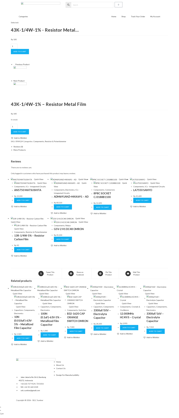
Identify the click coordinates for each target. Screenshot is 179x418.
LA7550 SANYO (142, 190)
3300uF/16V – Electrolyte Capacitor (155, 317)
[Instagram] (94, 400)
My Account (155, 16)
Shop (123, 16)
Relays (68, 225)
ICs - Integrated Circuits (36, 186)
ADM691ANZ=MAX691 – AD (71, 196)
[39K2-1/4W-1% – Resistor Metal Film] (20, 72)
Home (113, 16)
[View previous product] (14, 64)
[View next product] (25, 81)
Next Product (19, 81)
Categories (23, 16)
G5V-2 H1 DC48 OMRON (69, 229)
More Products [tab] (19, 150)
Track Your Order (138, 16)
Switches (82, 310)
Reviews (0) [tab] (18, 146)
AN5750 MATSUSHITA (27, 190)
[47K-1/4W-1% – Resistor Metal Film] (20, 89)
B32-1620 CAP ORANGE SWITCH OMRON (77, 317)
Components (38, 141)
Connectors (110, 190)
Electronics (70, 190)
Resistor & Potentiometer (55, 141)
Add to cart (19, 51)
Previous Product (22, 64)
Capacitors (18, 310)
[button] (19, 138)
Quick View (38, 179)
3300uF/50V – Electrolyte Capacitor (102, 314)
